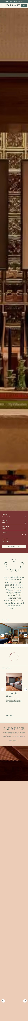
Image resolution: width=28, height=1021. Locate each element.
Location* (5, 514)
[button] (2, 5)
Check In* (5, 520)
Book (24, 5)
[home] (13, 5)
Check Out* (5, 526)
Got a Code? (5, 539)
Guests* (4, 532)
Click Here (20, 1)
